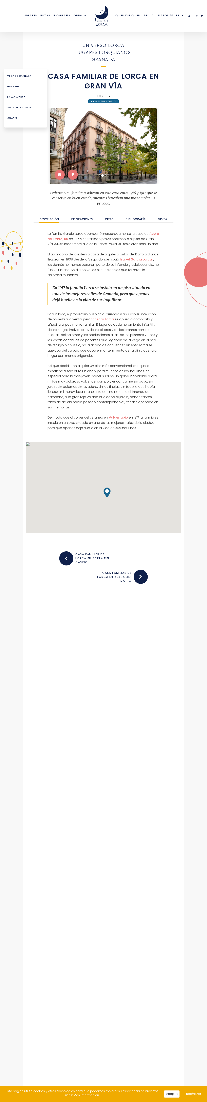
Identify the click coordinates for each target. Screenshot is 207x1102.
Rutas (45, 15)
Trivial (149, 15)
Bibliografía (136, 219)
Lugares (30, 15)
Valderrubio (118, 417)
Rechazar (193, 1093)
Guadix (12, 118)
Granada (103, 59)
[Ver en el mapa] (73, 175)
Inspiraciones (82, 219)
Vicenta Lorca (102, 319)
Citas (109, 219)
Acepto (172, 1093)
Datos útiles (169, 15)
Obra (78, 15)
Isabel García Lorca (136, 259)
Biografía (62, 15)
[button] (189, 16)
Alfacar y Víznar (19, 107)
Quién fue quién (127, 15)
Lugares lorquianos (103, 52)
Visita (162, 219)
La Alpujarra (16, 97)
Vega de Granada (19, 76)
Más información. (87, 1095)
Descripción (49, 219)
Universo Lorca (103, 45)
